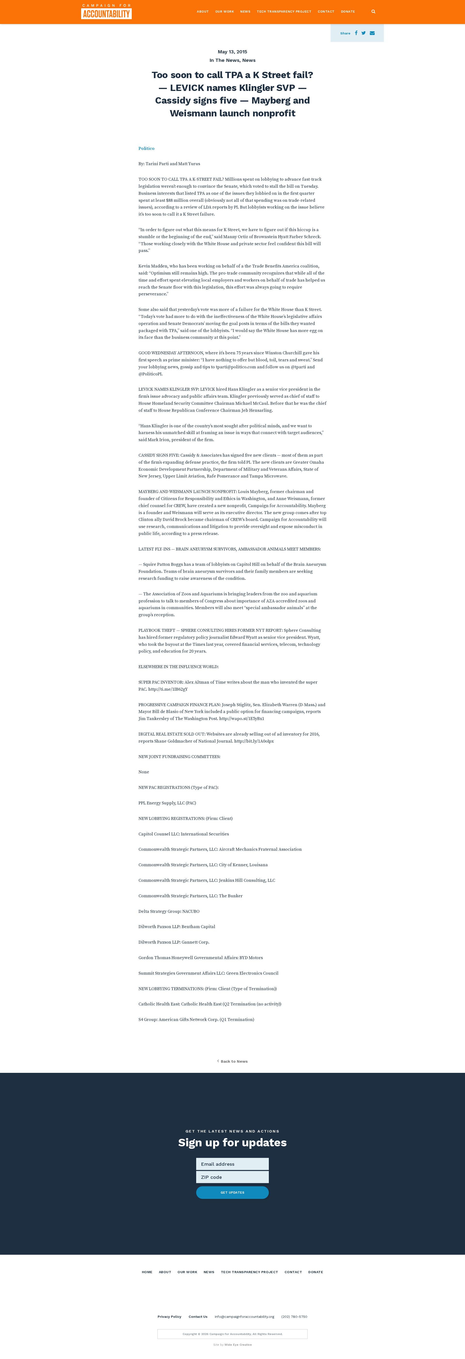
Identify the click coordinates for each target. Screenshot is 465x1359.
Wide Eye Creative (238, 1344)
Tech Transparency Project (284, 11)
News (245, 11)
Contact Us (198, 1317)
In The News (224, 60)
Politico (147, 148)
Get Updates (233, 1192)
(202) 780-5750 (294, 1317)
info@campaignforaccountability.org (244, 1317)
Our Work (224, 11)
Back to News (234, 1061)
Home (147, 1272)
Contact (326, 11)
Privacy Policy (169, 1317)
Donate (348, 11)
